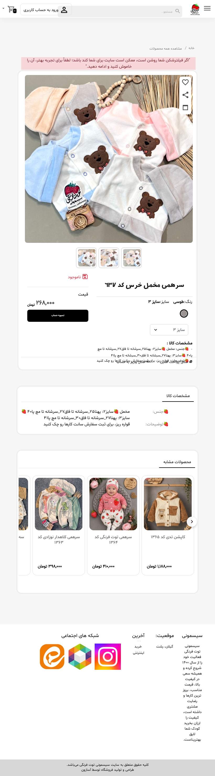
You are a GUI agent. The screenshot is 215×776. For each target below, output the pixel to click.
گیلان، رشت (164, 646)
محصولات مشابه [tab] (177, 462)
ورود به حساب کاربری (42, 10)
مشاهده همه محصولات (165, 48)
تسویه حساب (57, 315)
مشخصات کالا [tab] (178, 396)
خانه (191, 48)
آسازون (86, 770)
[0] (4, 9)
